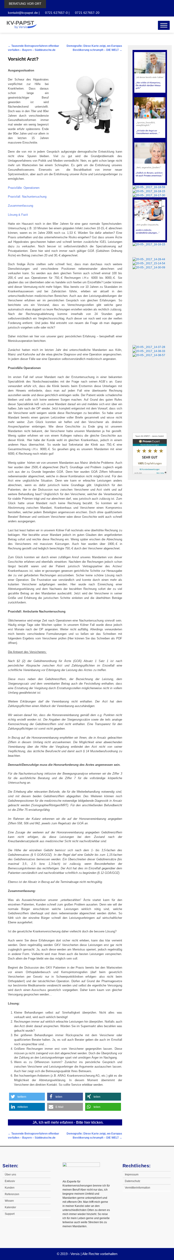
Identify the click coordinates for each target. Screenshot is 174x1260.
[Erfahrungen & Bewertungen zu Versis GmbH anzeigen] (150, 473)
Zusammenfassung (20, 205)
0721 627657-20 (86, 12)
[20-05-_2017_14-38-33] (149, 351)
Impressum (131, 1174)
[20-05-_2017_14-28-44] (149, 259)
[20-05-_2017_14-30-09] (149, 267)
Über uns (10, 1174)
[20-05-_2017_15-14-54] (149, 263)
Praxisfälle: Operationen (23, 187)
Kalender (10, 1207)
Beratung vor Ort (25, 3)
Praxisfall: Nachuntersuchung (27, 196)
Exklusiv (10, 1181)
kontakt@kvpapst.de (23, 12)
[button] (27, 1097)
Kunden (9, 1187)
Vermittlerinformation (137, 1187)
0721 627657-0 (56, 12)
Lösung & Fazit (18, 214)
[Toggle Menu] (163, 25)
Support (9, 1213)
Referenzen (12, 1194)
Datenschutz (132, 1181)
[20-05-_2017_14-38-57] (149, 355)
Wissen (9, 1200)
